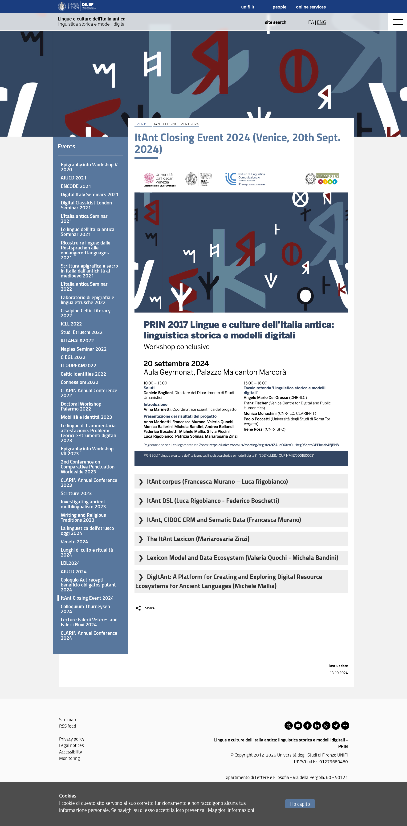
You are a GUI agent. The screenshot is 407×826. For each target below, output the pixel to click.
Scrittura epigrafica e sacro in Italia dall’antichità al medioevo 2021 (89, 270)
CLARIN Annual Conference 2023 (89, 482)
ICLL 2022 (71, 323)
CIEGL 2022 (73, 357)
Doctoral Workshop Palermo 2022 (81, 406)
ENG (321, 22)
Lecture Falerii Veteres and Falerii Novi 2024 (89, 622)
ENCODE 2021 (76, 186)
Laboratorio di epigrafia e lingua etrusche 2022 (87, 300)
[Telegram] (336, 725)
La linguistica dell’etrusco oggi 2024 (87, 531)
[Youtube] (298, 725)
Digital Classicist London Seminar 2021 (86, 205)
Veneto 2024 (74, 541)
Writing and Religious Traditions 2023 (83, 517)
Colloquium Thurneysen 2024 (85, 609)
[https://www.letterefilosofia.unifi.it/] (77, 6)
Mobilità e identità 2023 (86, 416)
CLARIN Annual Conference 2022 (89, 393)
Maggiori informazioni (231, 809)
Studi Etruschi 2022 (82, 332)
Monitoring (69, 758)
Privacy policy (71, 739)
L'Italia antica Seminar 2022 (84, 286)
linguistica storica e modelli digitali (92, 21)
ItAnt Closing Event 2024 (87, 597)
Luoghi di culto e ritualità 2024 (87, 552)
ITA (311, 22)
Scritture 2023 (76, 493)
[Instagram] (326, 725)
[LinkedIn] (317, 725)
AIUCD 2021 (74, 177)
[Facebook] (307, 725)
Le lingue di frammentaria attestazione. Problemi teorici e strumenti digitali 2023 (88, 433)
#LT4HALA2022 (77, 340)
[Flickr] (345, 725)
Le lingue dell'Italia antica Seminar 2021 (87, 232)
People (279, 6)
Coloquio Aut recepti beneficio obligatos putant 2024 (88, 584)
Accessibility (70, 752)
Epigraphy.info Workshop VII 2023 (87, 451)
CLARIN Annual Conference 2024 (89, 635)
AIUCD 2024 (74, 571)
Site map (67, 719)
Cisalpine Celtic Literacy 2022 (85, 313)
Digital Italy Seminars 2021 (90, 194)
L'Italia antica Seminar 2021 (84, 218)
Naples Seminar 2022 (84, 348)
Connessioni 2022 (79, 382)
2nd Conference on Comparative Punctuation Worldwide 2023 (87, 466)
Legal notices (71, 745)
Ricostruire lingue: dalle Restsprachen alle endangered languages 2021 (85, 250)
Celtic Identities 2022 (83, 373)
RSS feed (67, 726)
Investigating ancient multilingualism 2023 (83, 504)
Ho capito (300, 803)
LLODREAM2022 (78, 365)
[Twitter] (289, 725)
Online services (311, 6)
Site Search (275, 22)
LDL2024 (70, 562)
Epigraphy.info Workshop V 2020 (89, 167)
